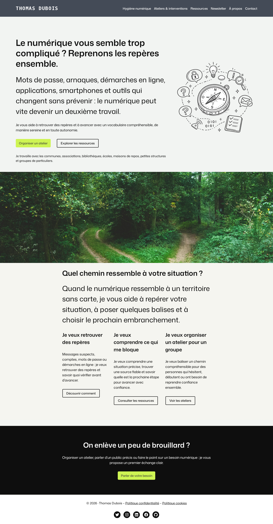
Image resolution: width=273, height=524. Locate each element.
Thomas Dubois (37, 8)
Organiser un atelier (33, 143)
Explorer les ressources (78, 143)
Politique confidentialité (142, 503)
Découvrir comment (81, 393)
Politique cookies (174, 503)
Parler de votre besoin (136, 475)
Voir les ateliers (180, 400)
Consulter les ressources (136, 400)
